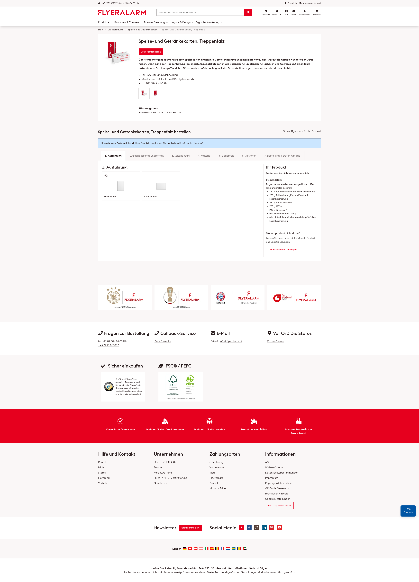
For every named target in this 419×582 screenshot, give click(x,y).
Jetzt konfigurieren (151, 51)
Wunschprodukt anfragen (283, 249)
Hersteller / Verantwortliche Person (160, 112)
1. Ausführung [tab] (113, 155)
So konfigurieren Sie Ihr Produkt (302, 131)
